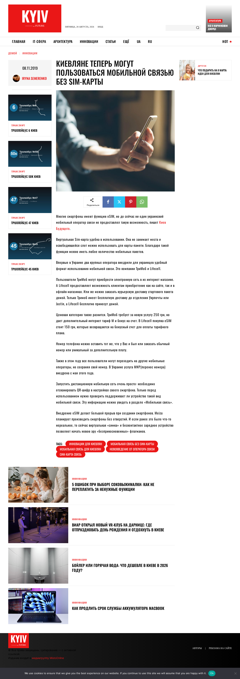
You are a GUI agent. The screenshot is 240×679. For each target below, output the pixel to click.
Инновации (30, 53)
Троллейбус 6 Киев (24, 130)
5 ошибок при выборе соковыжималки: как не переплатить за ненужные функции (113, 487)
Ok (212, 673)
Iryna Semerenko (34, 78)
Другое (202, 66)
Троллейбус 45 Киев (25, 269)
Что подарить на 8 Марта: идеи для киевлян (212, 72)
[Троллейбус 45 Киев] (30, 246)
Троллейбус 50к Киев (25, 176)
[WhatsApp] (142, 202)
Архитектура (215, 20)
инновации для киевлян (85, 444)
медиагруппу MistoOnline (48, 658)
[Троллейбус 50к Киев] (30, 154)
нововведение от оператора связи (132, 449)
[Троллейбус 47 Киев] (30, 200)
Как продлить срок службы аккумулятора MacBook (118, 608)
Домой (12, 53)
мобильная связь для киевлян (80, 449)
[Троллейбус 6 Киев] (30, 108)
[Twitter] (119, 202)
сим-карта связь (71, 454)
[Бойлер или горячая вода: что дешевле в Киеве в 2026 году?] (38, 566)
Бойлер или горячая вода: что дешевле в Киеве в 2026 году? (120, 567)
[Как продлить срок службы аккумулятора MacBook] (38, 606)
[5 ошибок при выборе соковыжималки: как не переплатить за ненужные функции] (38, 485)
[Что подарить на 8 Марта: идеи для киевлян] (187, 70)
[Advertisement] (207, 110)
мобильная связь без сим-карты (132, 444)
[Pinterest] (130, 202)
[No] (235, 673)
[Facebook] (108, 202)
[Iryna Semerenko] (17, 78)
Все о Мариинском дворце (217, 27)
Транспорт (18, 125)
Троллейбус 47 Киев (24, 223)
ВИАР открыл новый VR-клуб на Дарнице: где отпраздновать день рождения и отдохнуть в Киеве (118, 527)
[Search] (197, 28)
